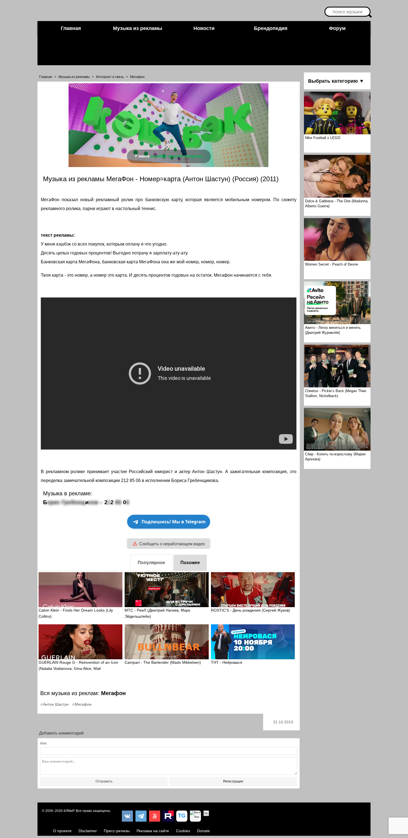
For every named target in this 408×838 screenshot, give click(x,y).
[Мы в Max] (195, 816)
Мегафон (137, 77)
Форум (337, 28)
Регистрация (233, 781)
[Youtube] (154, 816)
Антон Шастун (56, 704)
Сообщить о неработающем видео (172, 543)
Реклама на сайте (153, 831)
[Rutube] (168, 816)
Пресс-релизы (117, 831)
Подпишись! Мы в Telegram (174, 522)
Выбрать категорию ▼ (336, 81)
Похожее (190, 562)
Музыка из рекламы (137, 28)
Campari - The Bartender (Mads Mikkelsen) (163, 662)
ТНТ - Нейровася (226, 662)
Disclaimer (88, 831)
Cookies (183, 831)
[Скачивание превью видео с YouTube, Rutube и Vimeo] (181, 816)
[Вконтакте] (127, 816)
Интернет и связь (110, 77)
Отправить (103, 781)
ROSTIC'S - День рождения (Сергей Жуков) (250, 610)
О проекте (62, 831)
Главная (71, 28)
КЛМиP (69, 811)
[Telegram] (141, 816)
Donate (203, 831)
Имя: (43, 743)
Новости (204, 28)
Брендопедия (271, 28)
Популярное (151, 562)
